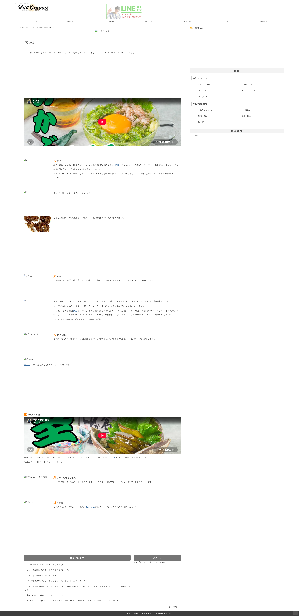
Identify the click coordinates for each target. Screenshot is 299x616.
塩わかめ (90, 507)
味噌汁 (118, 165)
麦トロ (27, 365)
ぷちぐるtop (24, 27)
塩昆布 (113, 457)
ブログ (225, 21)
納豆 (75, 311)
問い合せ (264, 21)
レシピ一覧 (33, 21)
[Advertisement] (94, 74)
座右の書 (187, 21)
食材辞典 (110, 21)
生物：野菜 (43, 27)
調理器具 (148, 21)
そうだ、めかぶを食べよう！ (23, 3)
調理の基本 (72, 21)
